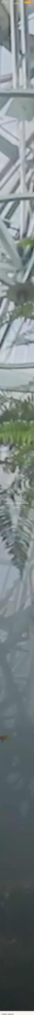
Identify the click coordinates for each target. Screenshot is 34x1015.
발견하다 (16, 507)
